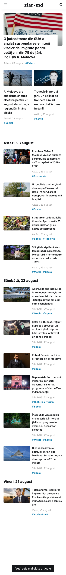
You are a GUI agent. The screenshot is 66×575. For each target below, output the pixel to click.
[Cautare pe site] (61, 5)
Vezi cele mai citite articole (33, 568)
